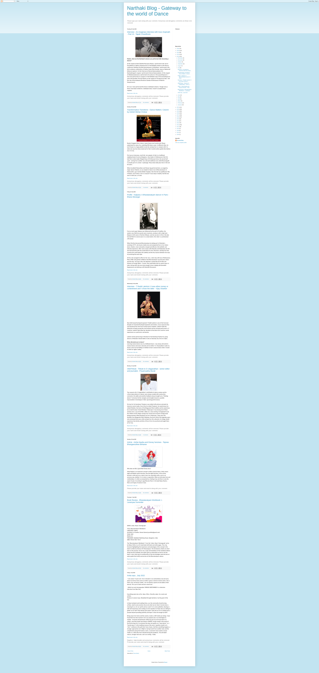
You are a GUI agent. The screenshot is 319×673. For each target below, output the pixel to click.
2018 (178, 113)
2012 (178, 124)
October (180, 62)
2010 (178, 128)
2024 (178, 52)
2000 (178, 134)
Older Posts (167, 651)
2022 (178, 56)
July (179, 67)
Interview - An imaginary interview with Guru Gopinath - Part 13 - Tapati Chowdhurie (148, 33)
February (180, 102)
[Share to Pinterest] (161, 102)
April (179, 99)
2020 (178, 109)
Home (149, 651)
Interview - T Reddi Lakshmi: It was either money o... (184, 80)
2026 (178, 48)
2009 (178, 130)
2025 (178, 50)
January (180, 104)
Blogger (165, 662)
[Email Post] (152, 102)
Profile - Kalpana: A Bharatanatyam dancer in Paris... (184, 77)
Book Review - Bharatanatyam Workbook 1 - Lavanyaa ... (184, 90)
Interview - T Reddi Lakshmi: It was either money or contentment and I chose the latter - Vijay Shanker (147, 287)
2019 (178, 111)
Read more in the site (132, 93)
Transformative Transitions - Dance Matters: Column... (184, 73)
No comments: (146, 102)
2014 (178, 120)
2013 (178, 122)
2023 (178, 54)
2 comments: (146, 434)
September (180, 63)
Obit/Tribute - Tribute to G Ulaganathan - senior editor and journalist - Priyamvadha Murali (148, 370)
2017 (178, 115)
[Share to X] (158, 102)
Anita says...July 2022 (136, 575)
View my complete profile (181, 142)
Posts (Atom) (136, 653)
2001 (178, 132)
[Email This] (155, 102)
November (180, 60)
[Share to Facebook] (159, 102)
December (180, 58)
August (179, 65)
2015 (178, 118)
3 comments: (146, 187)
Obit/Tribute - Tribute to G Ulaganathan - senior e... (184, 84)
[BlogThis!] (156, 102)
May (179, 97)
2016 (178, 117)
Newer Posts (130, 651)
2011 (178, 126)
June (179, 95)
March (179, 101)
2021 (178, 107)
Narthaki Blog (180, 140)
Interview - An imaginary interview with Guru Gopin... (184, 70)
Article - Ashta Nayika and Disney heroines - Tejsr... (184, 87)
